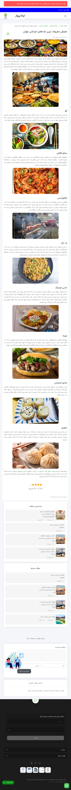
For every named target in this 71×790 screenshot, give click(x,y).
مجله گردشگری (54, 26)
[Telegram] (40, 763)
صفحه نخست (63, 26)
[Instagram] (36, 763)
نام (63, 665)
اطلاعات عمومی (43, 26)
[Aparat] (32, 763)
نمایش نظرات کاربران (35, 683)
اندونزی (41, 471)
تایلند (53, 471)
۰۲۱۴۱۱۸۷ (9, 782)
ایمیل (37, 665)
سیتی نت (50, 782)
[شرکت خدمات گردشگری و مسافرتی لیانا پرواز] (14, 16)
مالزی (49, 471)
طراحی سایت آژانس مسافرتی (60, 782)
